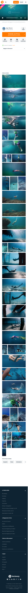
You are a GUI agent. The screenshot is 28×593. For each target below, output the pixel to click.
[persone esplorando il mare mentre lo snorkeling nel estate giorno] (13, 157)
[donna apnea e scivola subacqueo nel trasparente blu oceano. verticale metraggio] (6, 215)
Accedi (21, 2)
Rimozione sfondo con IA (7, 577)
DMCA (3, 590)
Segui (23, 29)
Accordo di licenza (6, 587)
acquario (5, 528)
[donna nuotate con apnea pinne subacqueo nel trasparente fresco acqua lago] (13, 242)
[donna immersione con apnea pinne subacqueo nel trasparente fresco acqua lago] (13, 229)
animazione (19, 528)
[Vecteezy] (2, 2)
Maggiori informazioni (7, 48)
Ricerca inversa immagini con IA (9, 574)
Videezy (4, 565)
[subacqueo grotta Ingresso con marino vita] (14, 502)
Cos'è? (14, 45)
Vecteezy (4, 562)
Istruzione (4, 569)
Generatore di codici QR (7, 579)
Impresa (4, 567)
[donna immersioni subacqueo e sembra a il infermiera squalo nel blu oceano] (4, 502)
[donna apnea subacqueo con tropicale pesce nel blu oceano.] (4, 280)
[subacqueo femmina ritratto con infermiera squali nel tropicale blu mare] (22, 492)
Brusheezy (4, 560)
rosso (11, 528)
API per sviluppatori (6, 572)
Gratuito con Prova (14, 34)
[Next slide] (22, 528)
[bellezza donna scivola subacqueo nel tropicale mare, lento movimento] (6, 480)
